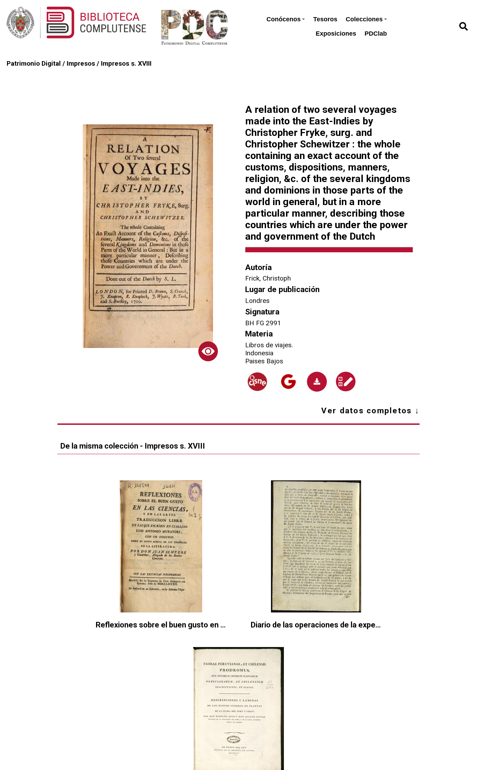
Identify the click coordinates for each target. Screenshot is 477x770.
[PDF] (317, 382)
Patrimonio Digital (34, 63)
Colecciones (364, 19)
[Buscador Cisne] (257, 381)
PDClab (376, 33)
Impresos (81, 63)
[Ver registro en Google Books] (288, 381)
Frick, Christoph (268, 278)
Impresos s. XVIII (126, 63)
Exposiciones (336, 33)
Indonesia (259, 353)
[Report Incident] (345, 381)
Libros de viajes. (269, 345)
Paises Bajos (264, 361)
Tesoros (325, 19)
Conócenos (283, 19)
